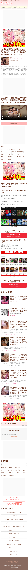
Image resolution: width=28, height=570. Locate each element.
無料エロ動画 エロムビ (14, 533)
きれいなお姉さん (11, 149)
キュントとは (25, 7)
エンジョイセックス (6, 154)
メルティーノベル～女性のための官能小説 (14, 519)
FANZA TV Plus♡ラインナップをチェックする (14, 285)
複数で (14, 154)
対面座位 (9, 159)
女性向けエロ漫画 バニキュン (14, 515)
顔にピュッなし (12, 156)
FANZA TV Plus (15, 276)
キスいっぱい (22, 470)
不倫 (19, 149)
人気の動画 (9, 7)
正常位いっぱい (21, 156)
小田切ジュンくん (19, 467)
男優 (19, 7)
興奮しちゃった (13, 475)
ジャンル (14, 7)
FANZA (15, 226)
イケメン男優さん (5, 470)
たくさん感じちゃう (6, 151)
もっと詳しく (14, 436)
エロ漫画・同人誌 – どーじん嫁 (14, 544)
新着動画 (3, 7)
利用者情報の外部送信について (14, 561)
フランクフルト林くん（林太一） (17, 58)
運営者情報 (14, 562)
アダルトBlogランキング (14, 551)
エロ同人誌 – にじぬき (14, 540)
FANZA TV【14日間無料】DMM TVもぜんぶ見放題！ (14, 235)
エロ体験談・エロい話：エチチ (14, 530)
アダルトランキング (14, 554)
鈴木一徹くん (4, 467)
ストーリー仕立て (21, 472)
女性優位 (20, 154)
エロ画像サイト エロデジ (14, 547)
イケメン (4, 149)
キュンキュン (14, 470)
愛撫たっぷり (4, 472)
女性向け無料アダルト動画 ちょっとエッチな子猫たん (14, 523)
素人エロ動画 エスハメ (14, 537)
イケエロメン (12, 472)
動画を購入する (14, 123)
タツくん (12, 467)
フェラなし (4, 156)
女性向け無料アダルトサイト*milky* (14, 512)
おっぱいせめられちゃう (18, 151)
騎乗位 (3, 159)
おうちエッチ (4, 475)
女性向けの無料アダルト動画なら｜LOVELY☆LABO (14, 526)
